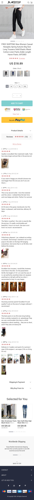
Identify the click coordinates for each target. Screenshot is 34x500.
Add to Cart (17, 103)
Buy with (12, 120)
